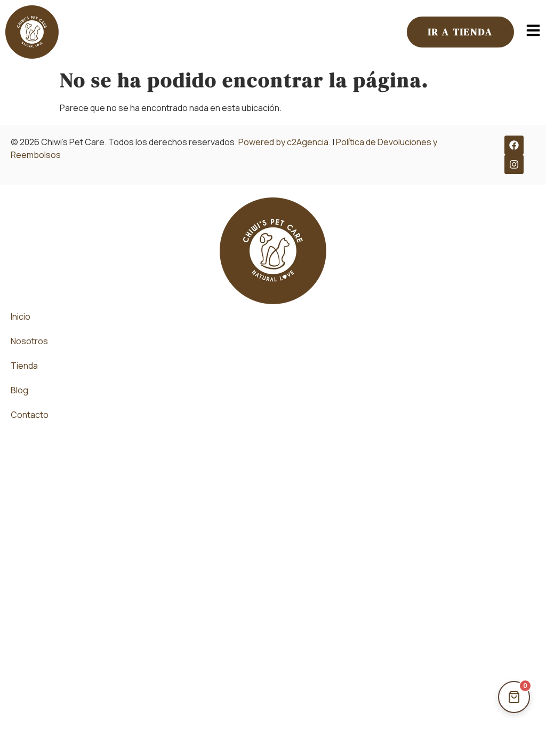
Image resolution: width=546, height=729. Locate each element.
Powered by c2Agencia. (284, 142)
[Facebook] (514, 145)
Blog (19, 390)
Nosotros (29, 341)
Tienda (24, 365)
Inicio (20, 316)
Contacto (30, 415)
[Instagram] (514, 164)
